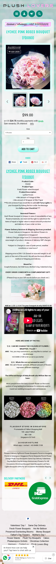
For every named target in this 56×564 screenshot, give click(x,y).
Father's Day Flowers (20, 535)
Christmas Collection (39, 541)
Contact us (24, 544)
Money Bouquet (43, 531)
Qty (28, 138)
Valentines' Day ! (18, 525)
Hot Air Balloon (40, 528)
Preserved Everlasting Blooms (19, 531)
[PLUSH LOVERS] (28, 5)
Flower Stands (13, 538)
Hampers (12, 544)
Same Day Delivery (37, 525)
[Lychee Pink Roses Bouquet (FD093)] (20, 100)
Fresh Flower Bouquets (20, 528)
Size (28, 129)
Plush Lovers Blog (39, 544)
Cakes (46, 538)
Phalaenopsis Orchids (17, 541)
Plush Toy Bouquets (32, 538)
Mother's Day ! (38, 535)
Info (32, 123)
